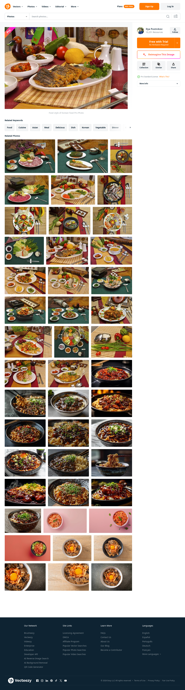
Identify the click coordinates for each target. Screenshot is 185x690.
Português (147, 641)
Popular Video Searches (74, 654)
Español (146, 637)
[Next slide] (127, 127)
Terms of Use (139, 680)
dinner (115, 127)
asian (35, 127)
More (73, 6)
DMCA (66, 637)
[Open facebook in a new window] (37, 680)
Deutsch (146, 645)
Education (29, 650)
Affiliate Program (71, 641)
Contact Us (106, 637)
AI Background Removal (36, 662)
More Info (144, 83)
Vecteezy (28, 637)
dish (73, 127)
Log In (170, 6)
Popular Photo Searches (74, 650)
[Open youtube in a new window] (65, 680)
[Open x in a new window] (61, 680)
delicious (60, 127)
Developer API (31, 654)
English (146, 633)
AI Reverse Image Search (36, 658)
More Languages (150, 654)
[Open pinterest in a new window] (51, 680)
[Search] (168, 16)
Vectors (16, 6)
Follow (175, 32)
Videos (45, 6)
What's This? (164, 76)
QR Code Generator (33, 667)
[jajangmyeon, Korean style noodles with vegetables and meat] (111, 373)
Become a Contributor (111, 650)
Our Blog (105, 645)
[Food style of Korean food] (30, 156)
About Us (105, 641)
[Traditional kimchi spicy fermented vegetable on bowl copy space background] (65, 521)
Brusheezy (29, 633)
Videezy (28, 641)
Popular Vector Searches (75, 645)
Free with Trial (158, 43)
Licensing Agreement (73, 633)
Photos (31, 6)
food (9, 127)
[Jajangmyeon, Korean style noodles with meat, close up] (25, 403)
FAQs (103, 633)
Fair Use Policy (168, 680)
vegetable (100, 127)
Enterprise (29, 645)
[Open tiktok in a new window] (56, 680)
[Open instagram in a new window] (42, 680)
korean (85, 127)
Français (146, 650)
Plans (120, 6)
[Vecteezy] (8, 6)
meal (46, 127)
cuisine (22, 127)
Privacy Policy (154, 680)
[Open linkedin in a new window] (47, 680)
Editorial (59, 6)
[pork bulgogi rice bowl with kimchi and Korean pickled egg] (72, 548)
